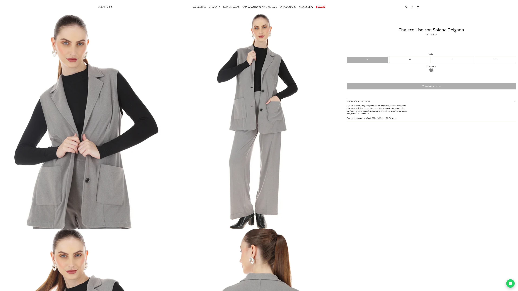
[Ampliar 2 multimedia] (258, 121)
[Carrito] (418, 7)
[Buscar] (406, 7)
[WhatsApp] (510, 283)
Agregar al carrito (433, 86)
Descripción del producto (358, 101)
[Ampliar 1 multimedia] (86, 121)
